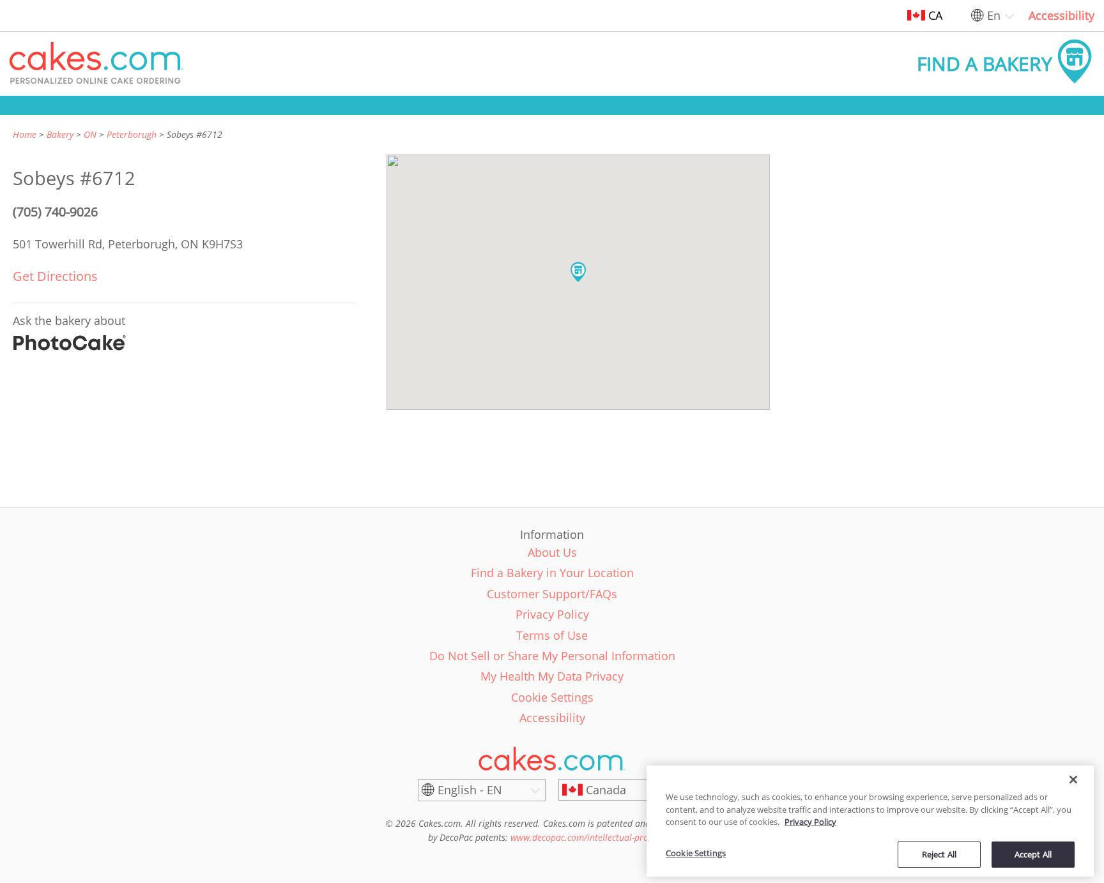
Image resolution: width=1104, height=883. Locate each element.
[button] (96, 64)
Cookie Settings (696, 853)
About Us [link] (552, 552)
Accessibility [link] (1061, 15)
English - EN (470, 789)
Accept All (1033, 853)
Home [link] (24, 134)
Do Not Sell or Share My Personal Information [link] (552, 655)
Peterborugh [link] (132, 134)
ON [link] (90, 134)
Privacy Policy (810, 821)
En (993, 15)
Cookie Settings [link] (552, 697)
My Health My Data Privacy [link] (552, 676)
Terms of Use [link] (552, 635)
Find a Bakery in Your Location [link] (552, 572)
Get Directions (55, 276)
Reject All (939, 853)
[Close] (1073, 780)
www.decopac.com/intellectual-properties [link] (593, 837)
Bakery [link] (60, 134)
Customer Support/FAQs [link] (552, 593)
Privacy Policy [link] (552, 614)
